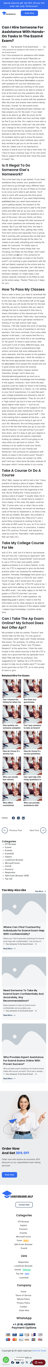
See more (39, 891)
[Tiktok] (31, 1363)
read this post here (10, 389)
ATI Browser (10, 844)
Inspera (8, 856)
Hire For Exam (39, 1350)
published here (9, 201)
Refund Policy (23, 1299)
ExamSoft (9, 853)
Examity (8, 850)
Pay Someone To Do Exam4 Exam (24, 47)
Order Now (29, 13)
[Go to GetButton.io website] (6, 1364)
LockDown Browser (14, 860)
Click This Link (8, 658)
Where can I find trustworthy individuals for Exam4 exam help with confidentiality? (23, 930)
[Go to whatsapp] (6, 1360)
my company (8, 357)
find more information (25, 80)
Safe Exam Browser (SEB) (17, 875)
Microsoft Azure (12, 863)
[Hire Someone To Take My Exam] (9, 13)
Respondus (10, 872)
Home (4, 47)
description (10, 363)
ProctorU (9, 869)
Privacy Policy (23, 1303)
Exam (19, 1240)
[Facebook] (13, 818)
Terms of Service (23, 1295)
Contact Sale (24, 1205)
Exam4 (8, 847)
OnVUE (8, 866)
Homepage (25, 574)
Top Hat (8, 879)
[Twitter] (18, 818)
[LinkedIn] (23, 818)
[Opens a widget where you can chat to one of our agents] (39, 1363)
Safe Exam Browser (23, 1244)
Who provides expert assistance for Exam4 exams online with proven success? (23, 1060)
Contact (23, 1306)
